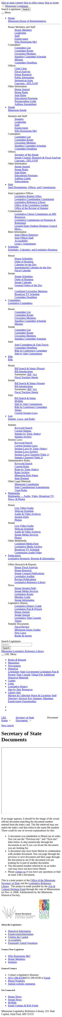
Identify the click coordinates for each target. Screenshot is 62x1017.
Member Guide (22, 597)
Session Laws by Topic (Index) (31, 448)
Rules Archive (22, 472)
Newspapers (14, 665)
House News (14, 996)
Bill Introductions (24, 371)
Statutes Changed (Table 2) (29, 457)
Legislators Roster (24, 594)
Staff (17, 35)
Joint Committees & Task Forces (31, 344)
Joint (10, 184)
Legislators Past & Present (28, 609)
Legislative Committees (20, 303)
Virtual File (37, 674)
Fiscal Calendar (23, 270)
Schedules (13, 246)
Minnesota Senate (17, 110)
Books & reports (23, 635)
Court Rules (21, 490)
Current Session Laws (26, 413)
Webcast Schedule (24, 511)
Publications (14, 555)
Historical (13, 668)
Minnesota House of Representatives (27, 21)
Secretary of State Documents (25, 719)
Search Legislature (11, 9)
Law (10, 416)
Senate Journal (22, 166)
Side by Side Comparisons (28, 353)
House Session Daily (25, 588)
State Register (22, 478)
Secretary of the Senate (27, 154)
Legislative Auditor (25, 576)
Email (47, 977)
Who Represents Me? (26, 41)
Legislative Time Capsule (28, 617)
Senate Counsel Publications (29, 573)
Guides (11, 680)
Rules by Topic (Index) (27, 469)
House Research (23, 74)
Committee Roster (24, 50)
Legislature (14, 671)
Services (23, 698)
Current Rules (22, 466)
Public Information (24, 77)
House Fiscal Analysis (26, 567)
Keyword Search (23, 427)
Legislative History (18, 686)
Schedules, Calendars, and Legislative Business (32, 249)
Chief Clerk (21, 68)
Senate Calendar (23, 282)
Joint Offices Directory (26, 234)
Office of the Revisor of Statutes (31, 208)
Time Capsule (23, 674)
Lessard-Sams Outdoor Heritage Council (36, 226)
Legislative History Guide (28, 606)
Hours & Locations (41, 695)
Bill (29, 374)
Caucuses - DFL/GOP (26, 83)
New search (7, 725)
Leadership (20, 33)
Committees (14, 300)
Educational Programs (26, 98)
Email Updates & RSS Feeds (23, 1005)
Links (11, 683)
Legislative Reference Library (30, 202)
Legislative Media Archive (28, 546)
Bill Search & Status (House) (30, 368)
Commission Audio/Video (28, 552)
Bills (10, 356)
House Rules (21, 92)
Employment (21, 38)
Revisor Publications (25, 579)
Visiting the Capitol (18, 937)
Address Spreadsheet (25, 104)
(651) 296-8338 (16, 977)
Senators (19, 119)
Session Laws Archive (26, 451)
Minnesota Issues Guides (28, 629)
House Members (23, 30)
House (11, 18)
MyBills (19, 401)
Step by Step (14, 689)
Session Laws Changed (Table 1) (32, 454)
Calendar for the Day (26, 264)
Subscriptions (22, 181)
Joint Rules (20, 95)
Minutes (19, 59)
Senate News (15, 999)
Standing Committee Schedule (30, 56)
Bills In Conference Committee (31, 350)
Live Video (20, 508)
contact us (20, 871)
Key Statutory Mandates (40, 698)
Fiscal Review (22, 626)
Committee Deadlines (26, 62)
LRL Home (4, 719)
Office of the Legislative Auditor (31, 205)
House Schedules (24, 258)
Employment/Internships (20, 934)
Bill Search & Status (25, 398)
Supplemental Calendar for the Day (33, 267)
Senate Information (24, 600)
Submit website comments (21, 983)
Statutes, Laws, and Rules (21, 419)
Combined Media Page (27, 543)
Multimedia (14, 493)
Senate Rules (21, 169)
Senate (11, 107)
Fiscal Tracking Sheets (26, 377)
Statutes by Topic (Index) (28, 433)
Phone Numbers (16, 980)
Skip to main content (12, 2)
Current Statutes (23, 430)
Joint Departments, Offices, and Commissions (32, 187)
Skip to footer (52, 2)
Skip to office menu (33, 2)
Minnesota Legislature (16, 6)
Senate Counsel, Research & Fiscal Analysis (38, 157)
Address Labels (23, 178)
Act (35, 374)
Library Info (14, 692)
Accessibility (21, 240)
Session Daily (22, 517)
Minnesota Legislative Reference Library (22, 651)
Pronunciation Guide (25, 101)
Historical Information (19, 931)
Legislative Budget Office (28, 196)
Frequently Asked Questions (23, 943)
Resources (27, 689)
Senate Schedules (24, 276)
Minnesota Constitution (27, 484)
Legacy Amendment (25, 243)
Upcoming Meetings (25, 53)
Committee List (23, 47)
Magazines (13, 662)
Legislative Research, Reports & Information (31, 558)
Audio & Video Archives (28, 514)
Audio (30, 508)
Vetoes (18, 410)
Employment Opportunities (22, 701)
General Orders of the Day (28, 285)
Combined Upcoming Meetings (31, 291)
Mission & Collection (19, 695)
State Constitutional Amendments (32, 487)
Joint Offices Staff (24, 237)
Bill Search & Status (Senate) (30, 383)
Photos (18, 519)
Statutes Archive (23, 436)
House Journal (22, 89)
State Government (29, 671)
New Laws (20, 632)
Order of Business (24, 261)
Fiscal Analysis (22, 71)
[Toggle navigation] (2, 13)
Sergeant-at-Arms (24, 80)
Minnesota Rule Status (26, 475)
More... (18, 228)
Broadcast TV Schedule (27, 294)
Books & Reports (17, 659)
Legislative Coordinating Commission (34, 199)
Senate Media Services (26, 534)
